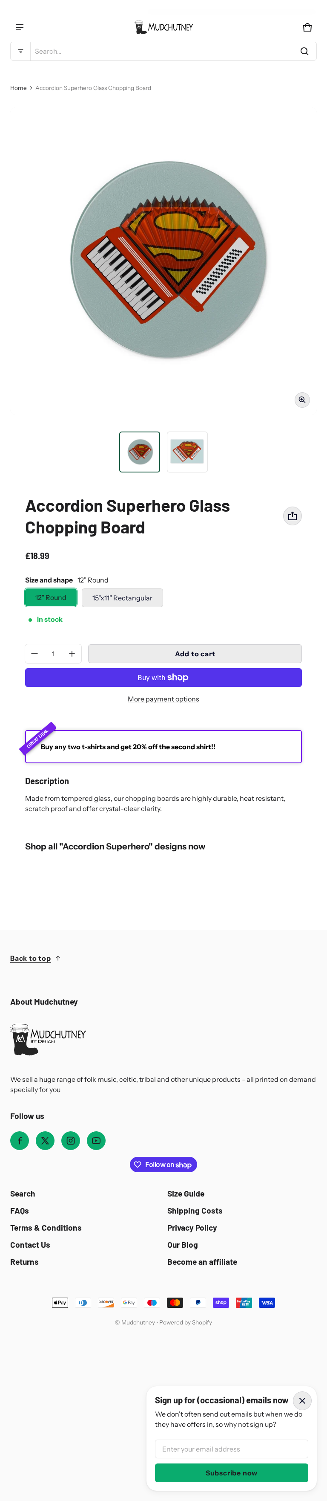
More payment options (163, 699)
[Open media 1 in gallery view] (139, 452)
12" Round (50, 597)
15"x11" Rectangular (122, 598)
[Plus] (72, 653)
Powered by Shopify (185, 1322)
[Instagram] (70, 1140)
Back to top (30, 958)
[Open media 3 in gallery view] (187, 452)
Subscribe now (232, 1473)
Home (18, 87)
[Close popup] (302, 1400)
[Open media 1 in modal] (163, 260)
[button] (163, 51)
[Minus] (34, 653)
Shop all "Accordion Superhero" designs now (115, 846)
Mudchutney (138, 1322)
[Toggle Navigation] (19, 27)
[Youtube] (96, 1140)
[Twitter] (45, 1140)
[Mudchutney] (163, 27)
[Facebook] (19, 1140)
